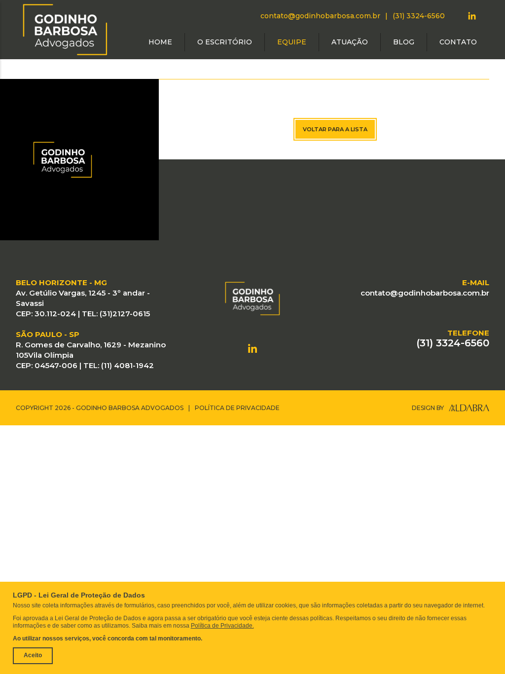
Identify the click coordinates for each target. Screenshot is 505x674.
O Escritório (224, 41)
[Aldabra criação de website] (469, 408)
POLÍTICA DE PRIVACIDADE (237, 408)
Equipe (291, 41)
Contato (458, 41)
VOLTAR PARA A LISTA (335, 129)
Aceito (33, 655)
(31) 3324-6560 (419, 15)
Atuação (349, 41)
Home (160, 41)
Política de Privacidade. (222, 625)
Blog (403, 41)
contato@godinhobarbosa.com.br (320, 15)
